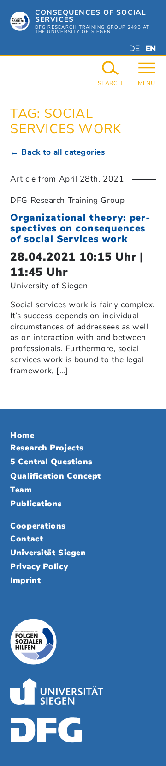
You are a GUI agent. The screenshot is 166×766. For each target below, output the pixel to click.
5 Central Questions (51, 461)
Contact (26, 538)
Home (22, 435)
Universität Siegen (48, 552)
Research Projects (46, 447)
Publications (36, 503)
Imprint (25, 580)
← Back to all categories (57, 152)
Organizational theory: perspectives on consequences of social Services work (80, 228)
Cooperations (38, 525)
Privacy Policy (39, 566)
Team (21, 489)
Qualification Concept (55, 475)
